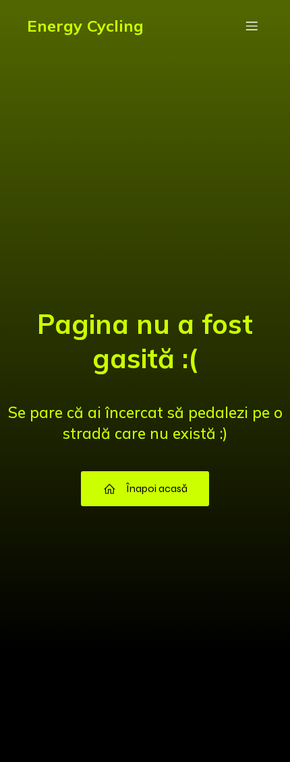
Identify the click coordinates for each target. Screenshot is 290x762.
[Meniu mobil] (251, 25)
